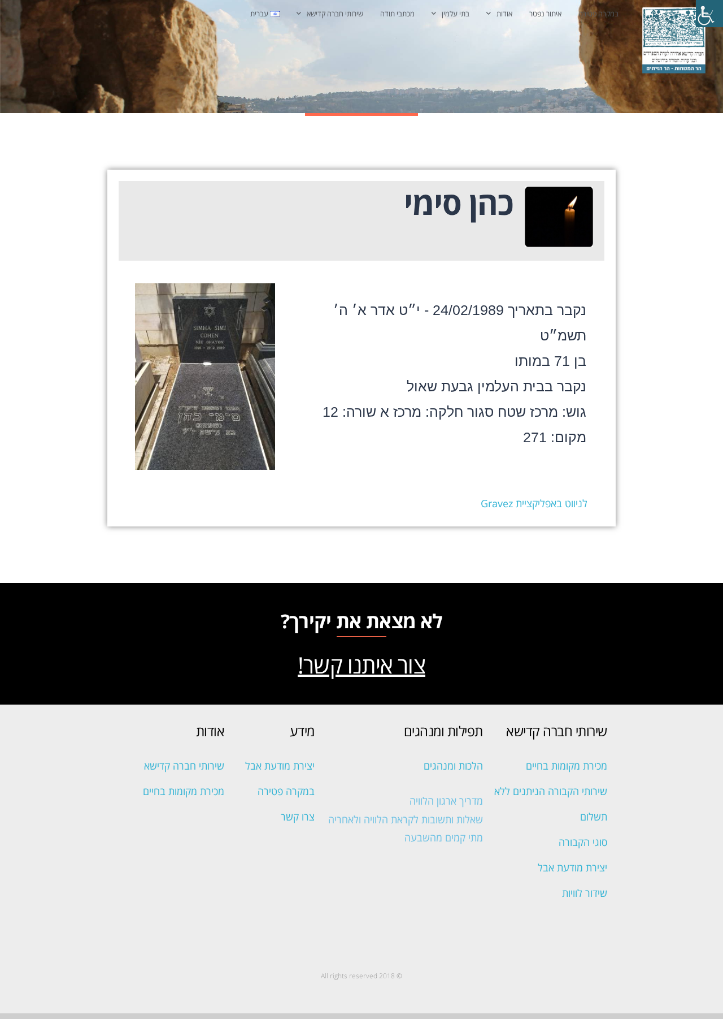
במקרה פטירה (598, 13)
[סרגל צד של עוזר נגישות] (709, 13)
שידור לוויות (584, 893)
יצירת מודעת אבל (572, 867)
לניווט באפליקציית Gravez (534, 503)
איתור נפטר (545, 13)
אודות (504, 13)
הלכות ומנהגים (453, 765)
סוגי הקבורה (583, 842)
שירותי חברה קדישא (335, 13)
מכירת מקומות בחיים (566, 765)
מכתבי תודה (397, 13)
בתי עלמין (455, 13)
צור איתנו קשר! (361, 664)
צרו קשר (298, 816)
